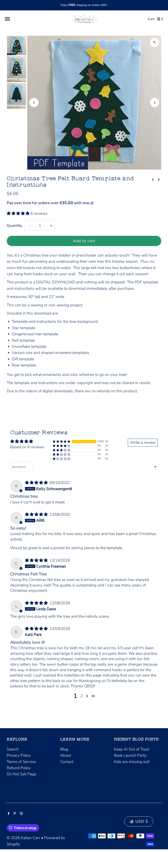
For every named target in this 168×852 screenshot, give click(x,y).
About (65, 755)
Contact (66, 761)
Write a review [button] (143, 442)
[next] (158, 179)
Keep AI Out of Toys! (131, 749)
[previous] (152, 179)
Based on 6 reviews (27, 447)
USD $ (141, 821)
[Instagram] (21, 814)
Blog (64, 749)
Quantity (14, 225)
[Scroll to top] (159, 841)
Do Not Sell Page (21, 774)
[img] (37, 482)
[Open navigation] (34, 19)
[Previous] (34, 102)
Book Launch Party (130, 755)
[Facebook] (8, 814)
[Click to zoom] (154, 42)
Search (13, 749)
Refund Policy (19, 768)
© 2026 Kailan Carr (24, 838)
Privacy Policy (19, 755)
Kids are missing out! (131, 761)
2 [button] (81, 696)
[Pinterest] (14, 814)
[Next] (154, 102)
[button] (19, 213)
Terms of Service (21, 761)
